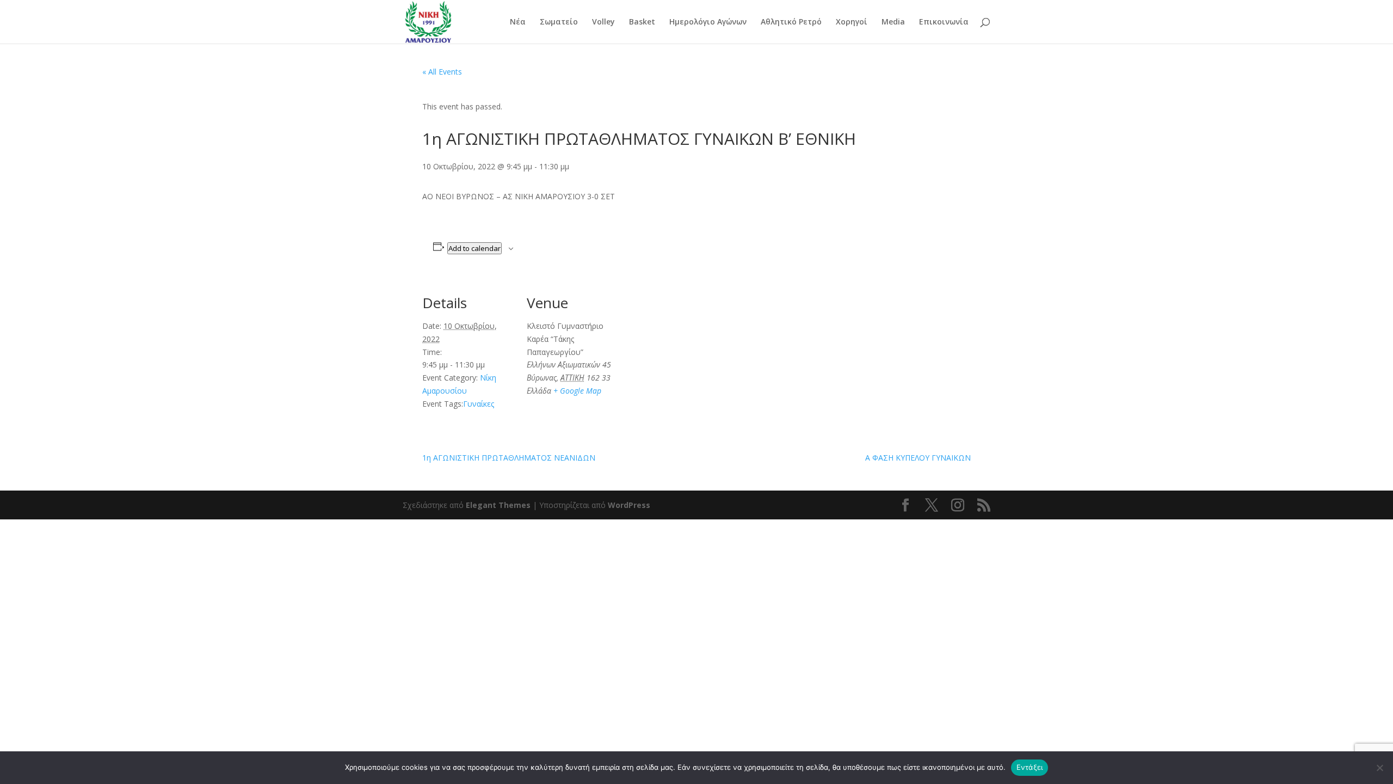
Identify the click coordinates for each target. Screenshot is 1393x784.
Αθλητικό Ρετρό (791, 22)
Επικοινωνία (944, 22)
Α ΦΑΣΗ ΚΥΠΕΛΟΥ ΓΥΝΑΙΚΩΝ (918, 457)
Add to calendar (474, 248)
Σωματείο (559, 22)
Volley (603, 22)
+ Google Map (577, 390)
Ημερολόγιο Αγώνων (708, 22)
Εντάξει (1029, 767)
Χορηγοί (851, 22)
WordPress (629, 505)
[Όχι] (1379, 767)
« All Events (442, 71)
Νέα (518, 22)
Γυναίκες (478, 404)
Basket (642, 22)
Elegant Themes (498, 505)
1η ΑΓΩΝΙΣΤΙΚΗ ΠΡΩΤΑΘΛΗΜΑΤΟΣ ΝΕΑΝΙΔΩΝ (508, 457)
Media (893, 22)
